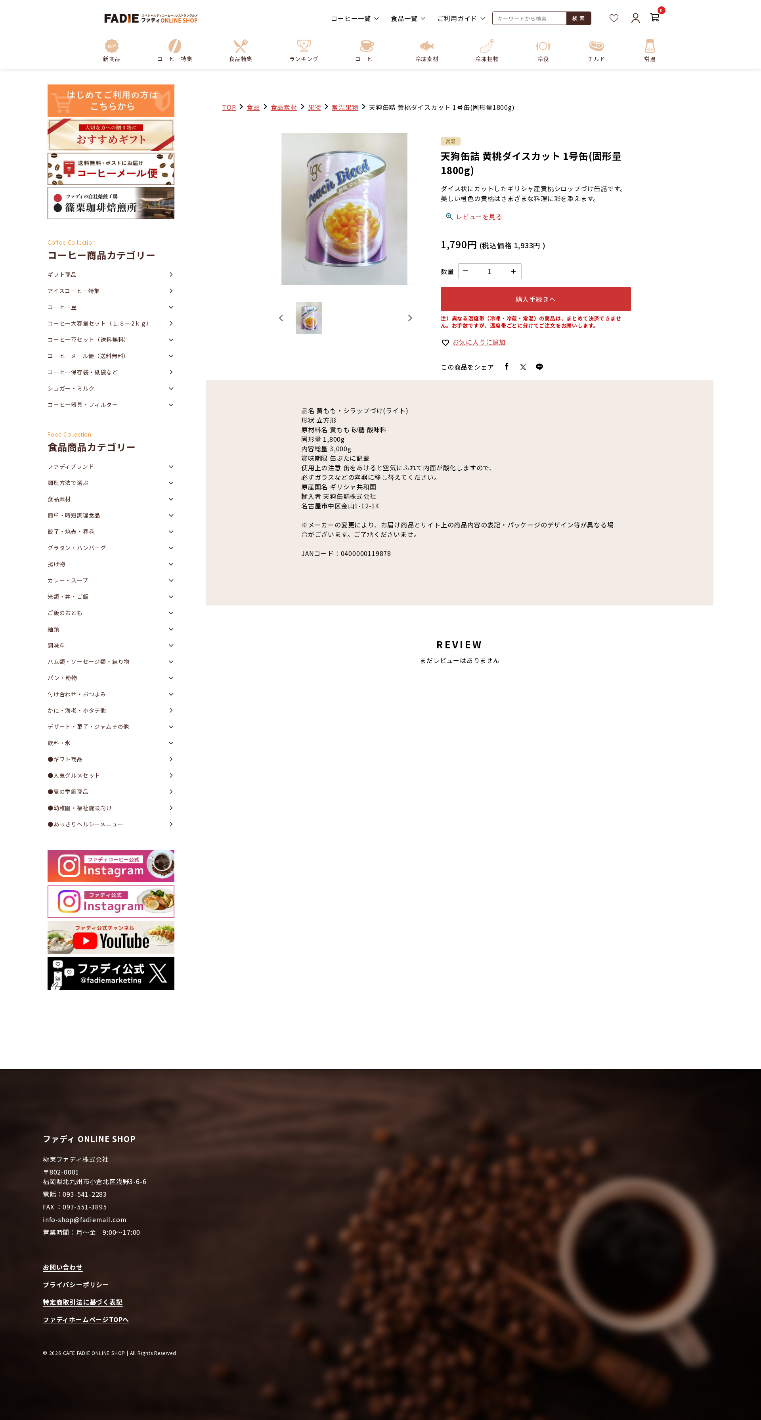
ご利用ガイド (457, 18)
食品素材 (284, 107)
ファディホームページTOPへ (86, 1319)
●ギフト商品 (65, 759)
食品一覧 (404, 18)
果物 (314, 107)
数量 (447, 271)
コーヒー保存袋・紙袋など (83, 372)
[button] (175, 50)
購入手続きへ (536, 299)
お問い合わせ (63, 1267)
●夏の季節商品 (68, 791)
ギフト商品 (62, 274)
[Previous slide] (281, 318)
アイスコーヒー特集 (74, 291)
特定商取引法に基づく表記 (83, 1302)
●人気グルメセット (74, 775)
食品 (253, 107)
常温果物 (345, 107)
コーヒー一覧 (351, 18)
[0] (655, 18)
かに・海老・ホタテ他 (77, 710)
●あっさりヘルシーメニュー (85, 824)
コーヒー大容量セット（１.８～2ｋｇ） (100, 323)
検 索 (578, 18)
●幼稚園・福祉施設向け (80, 808)
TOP (229, 107)
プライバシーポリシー (76, 1284)
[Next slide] (410, 318)
